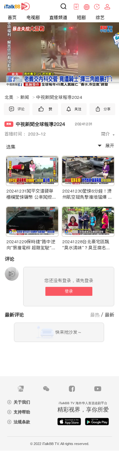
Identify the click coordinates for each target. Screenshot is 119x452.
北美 (11, 97)
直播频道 (58, 17)
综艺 (100, 17)
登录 (69, 291)
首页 (12, 17)
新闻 (27, 97)
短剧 (81, 17)
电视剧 (33, 17)
